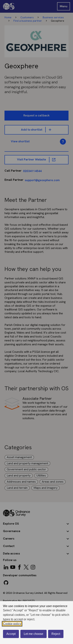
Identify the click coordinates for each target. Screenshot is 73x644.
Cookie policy (12, 623)
